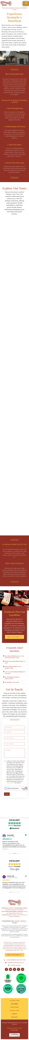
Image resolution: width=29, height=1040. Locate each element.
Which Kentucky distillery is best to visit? (15, 662)
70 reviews (17, 866)
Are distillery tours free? (12, 682)
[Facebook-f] (6, 969)
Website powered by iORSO (14, 1028)
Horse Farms (14, 1007)
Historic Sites (14, 1010)
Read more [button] (5, 849)
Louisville (17, 921)
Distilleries (14, 1004)
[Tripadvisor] (22, 969)
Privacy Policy (10, 783)
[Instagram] (14, 969)
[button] (14, 656)
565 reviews (17, 825)
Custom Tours (14, 1000)
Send (6, 794)
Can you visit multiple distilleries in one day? (15, 672)
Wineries (14, 1014)
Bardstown (23, 921)
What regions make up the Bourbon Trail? (13, 667)
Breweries (14, 1017)
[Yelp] (18, 969)
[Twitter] (10, 969)
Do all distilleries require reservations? (12, 677)
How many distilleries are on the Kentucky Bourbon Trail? (14, 656)
